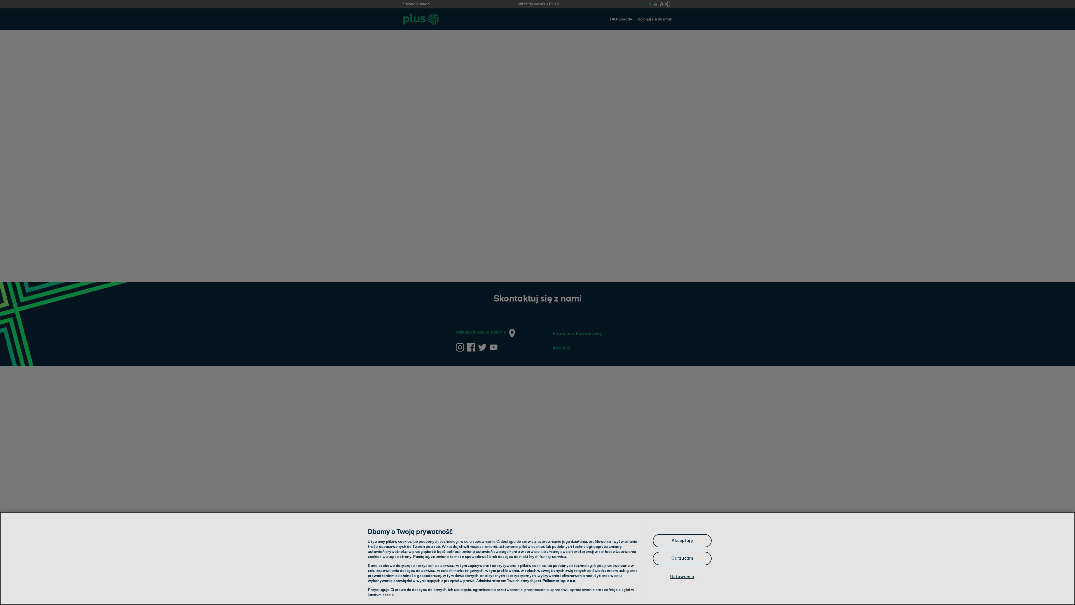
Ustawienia (682, 577)
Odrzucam (682, 558)
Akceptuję (682, 541)
